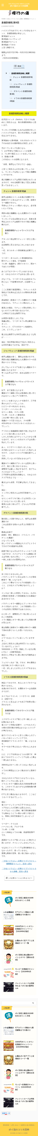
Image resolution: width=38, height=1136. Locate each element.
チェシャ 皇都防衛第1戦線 (21, 78)
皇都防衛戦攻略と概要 (19, 73)
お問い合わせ (14, 1125)
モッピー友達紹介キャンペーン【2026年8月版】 (24, 971)
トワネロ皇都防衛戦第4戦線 (21, 99)
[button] (23, 66)
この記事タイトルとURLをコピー (20, 878)
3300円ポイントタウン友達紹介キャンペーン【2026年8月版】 (24, 928)
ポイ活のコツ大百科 (19, 6)
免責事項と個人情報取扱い (28, 1125)
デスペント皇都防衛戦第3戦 (21, 92)
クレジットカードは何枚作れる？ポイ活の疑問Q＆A (24, 985)
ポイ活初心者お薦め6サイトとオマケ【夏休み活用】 (24, 957)
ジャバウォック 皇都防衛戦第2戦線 (21, 85)
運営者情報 (6, 1125)
